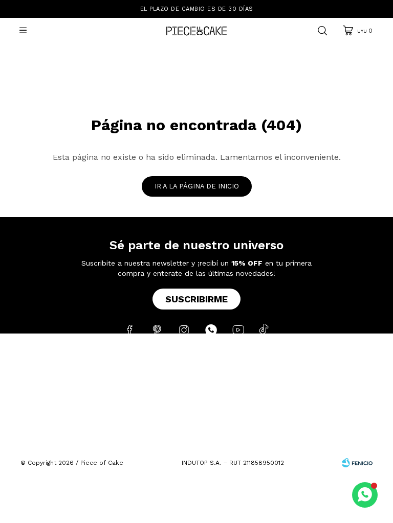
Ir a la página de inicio (197, 186)
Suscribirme (196, 299)
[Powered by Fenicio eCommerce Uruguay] (357, 462)
